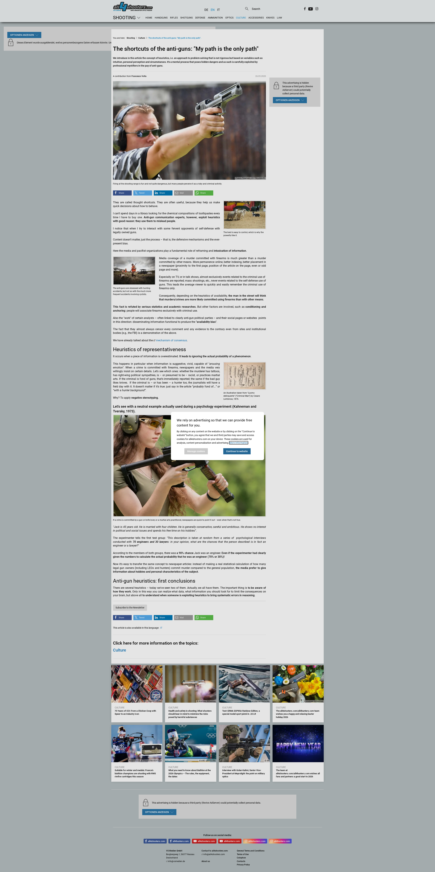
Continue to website (237, 451)
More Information (238, 442)
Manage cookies (196, 451)
